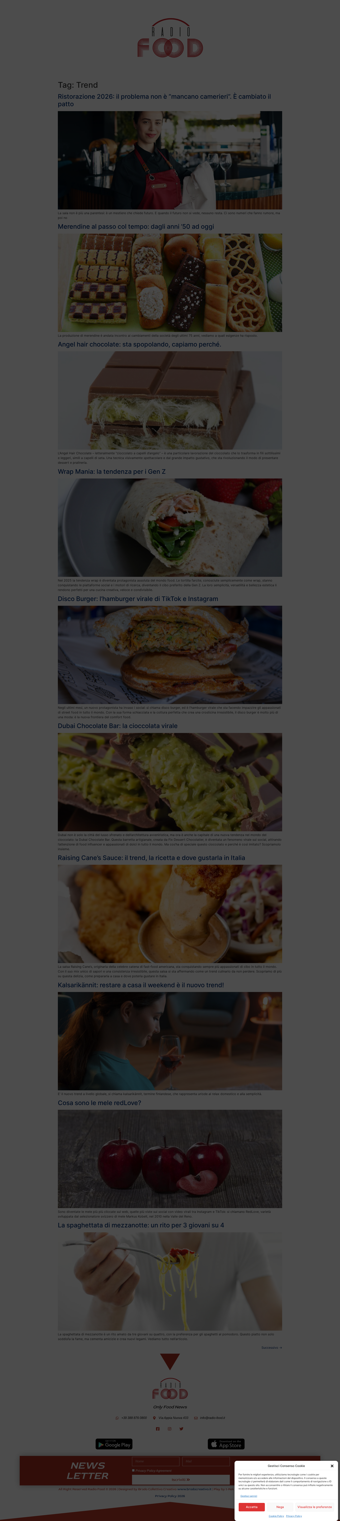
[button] (332, 1466)
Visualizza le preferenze (315, 1507)
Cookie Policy (276, 1516)
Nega (280, 1507)
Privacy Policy (294, 1516)
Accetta (252, 1507)
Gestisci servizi (248, 1495)
